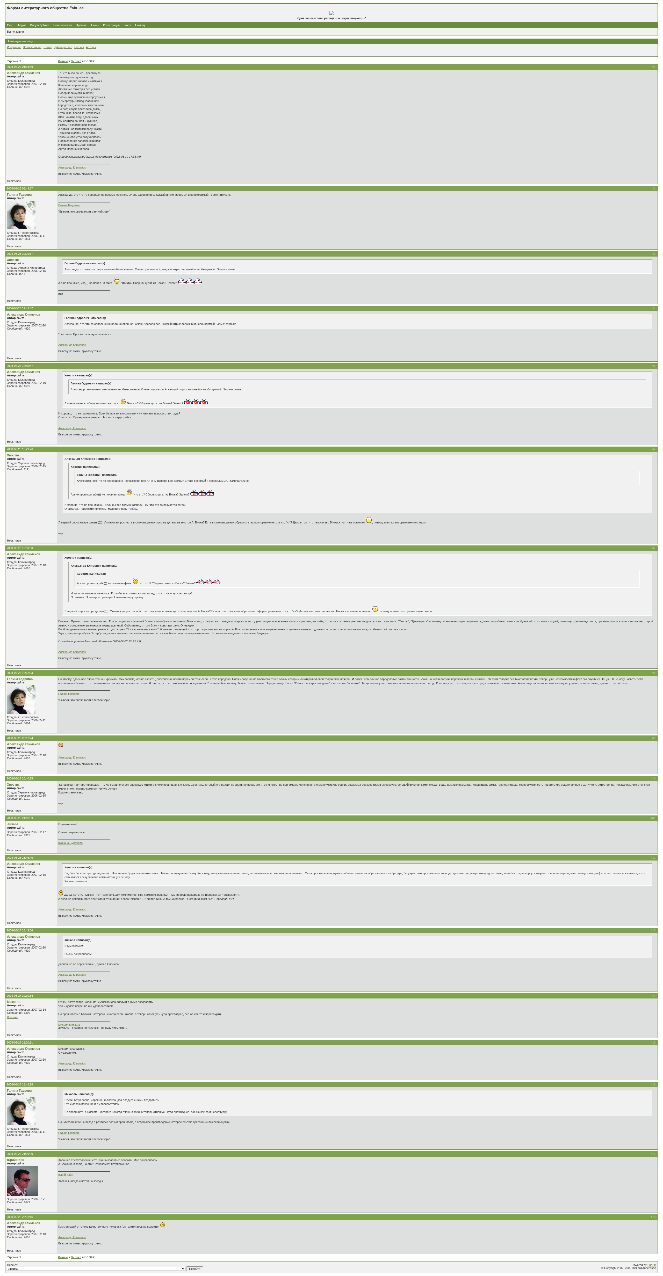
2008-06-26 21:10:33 (20, 818)
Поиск (95, 25)
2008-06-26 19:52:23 (20, 672)
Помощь (140, 25)
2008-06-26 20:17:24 (20, 738)
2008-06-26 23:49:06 (20, 930)
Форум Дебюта (40, 25)
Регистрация (111, 25)
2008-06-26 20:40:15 (20, 778)
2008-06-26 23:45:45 (20, 857)
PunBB (651, 1264)
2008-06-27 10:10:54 (20, 995)
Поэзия (79, 47)
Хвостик (13, 260)
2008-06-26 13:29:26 (20, 449)
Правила (81, 25)
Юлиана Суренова (70, 842)
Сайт (10, 25)
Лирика (76, 61)
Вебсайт (12, 1017)
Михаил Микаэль (69, 1024)
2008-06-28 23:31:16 (20, 1217)
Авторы (91, 47)
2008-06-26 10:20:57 (20, 253)
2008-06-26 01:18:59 (20, 66)
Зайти (127, 25)
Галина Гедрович (20, 194)
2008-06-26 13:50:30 (20, 548)
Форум (21, 25)
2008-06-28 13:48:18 (20, 1084)
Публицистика (63, 47)
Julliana (12, 824)
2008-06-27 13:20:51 (20, 1042)
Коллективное (32, 47)
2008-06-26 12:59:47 (20, 365)
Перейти (12, 1264)
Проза (48, 47)
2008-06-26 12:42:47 (20, 308)
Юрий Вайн (15, 1160)
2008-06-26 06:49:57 (20, 188)
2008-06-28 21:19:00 (20, 1153)
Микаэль (13, 1002)
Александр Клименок (23, 73)
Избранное (14, 47)
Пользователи (62, 25)
